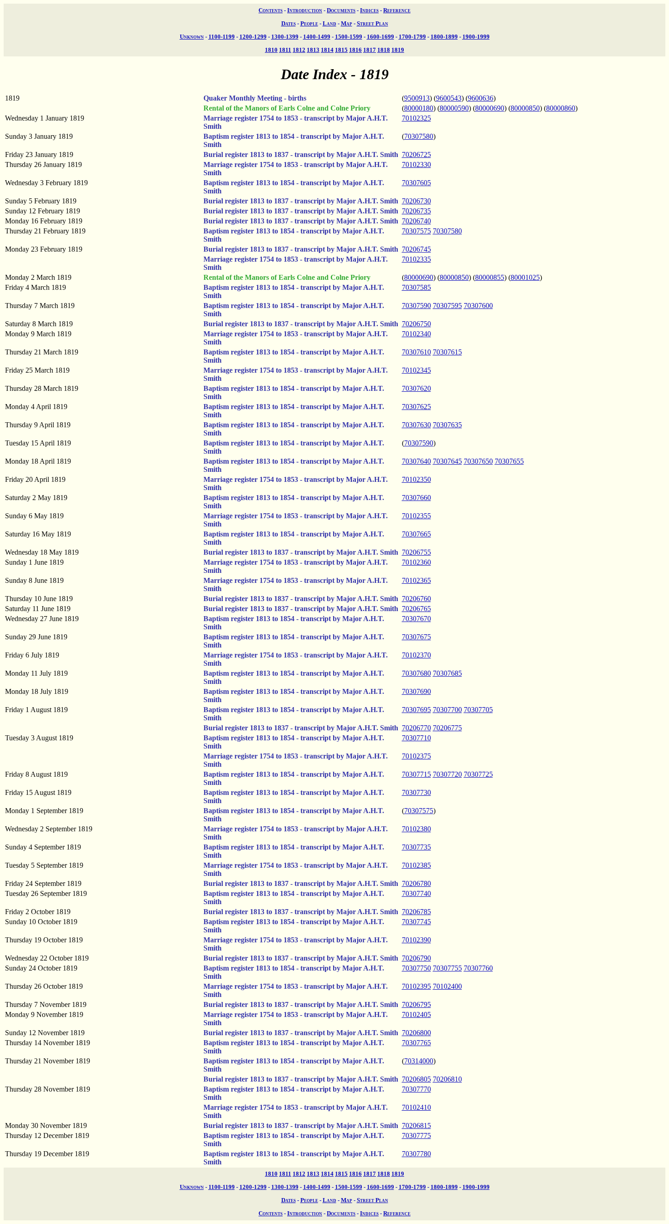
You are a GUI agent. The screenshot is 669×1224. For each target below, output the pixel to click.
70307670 (416, 618)
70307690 (416, 691)
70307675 (416, 637)
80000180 (418, 108)
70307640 (416, 461)
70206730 (416, 201)
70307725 (478, 774)
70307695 (416, 709)
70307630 (416, 425)
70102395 (416, 986)
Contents (270, 10)
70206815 (416, 1125)
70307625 (416, 406)
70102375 (416, 756)
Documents (341, 10)
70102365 (416, 580)
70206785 (416, 911)
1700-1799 (412, 36)
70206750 (416, 324)
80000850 (525, 108)
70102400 (447, 986)
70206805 (416, 1079)
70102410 (416, 1107)
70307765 (416, 1043)
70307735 (416, 847)
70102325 (416, 118)
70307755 (447, 968)
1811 (285, 49)
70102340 (416, 334)
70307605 (416, 183)
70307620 (416, 388)
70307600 (478, 305)
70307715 (416, 774)
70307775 (416, 1135)
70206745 (416, 249)
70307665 (416, 534)
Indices (369, 10)
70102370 (416, 655)
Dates (288, 23)
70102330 (416, 164)
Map (346, 23)
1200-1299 (253, 36)
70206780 (416, 883)
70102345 (416, 370)
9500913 (417, 98)
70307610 (416, 352)
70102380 (416, 829)
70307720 (447, 774)
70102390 (416, 940)
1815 (341, 49)
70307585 (416, 287)
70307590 (416, 305)
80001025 (525, 277)
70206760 (416, 598)
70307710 (416, 738)
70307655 (509, 461)
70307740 (416, 893)
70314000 (418, 1061)
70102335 (416, 259)
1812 (299, 49)
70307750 (416, 968)
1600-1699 (380, 36)
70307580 (418, 136)
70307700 (447, 709)
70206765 (416, 608)
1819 (397, 49)
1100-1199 (221, 36)
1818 (383, 49)
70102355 (416, 516)
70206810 (447, 1079)
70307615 (447, 352)
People (309, 23)
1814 (327, 49)
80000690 (489, 108)
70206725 (416, 154)
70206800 (416, 1033)
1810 (271, 49)
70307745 (416, 922)
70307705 (478, 709)
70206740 (416, 221)
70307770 (416, 1089)
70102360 (416, 562)
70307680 (416, 673)
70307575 (416, 231)
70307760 (478, 968)
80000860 (560, 108)
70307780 (416, 1154)
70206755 (416, 552)
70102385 (416, 865)
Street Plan (372, 23)
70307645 (447, 461)
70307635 (447, 425)
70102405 (416, 1014)
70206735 (416, 211)
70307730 (416, 792)
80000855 (489, 277)
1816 (355, 49)
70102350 (416, 479)
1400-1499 (316, 36)
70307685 (447, 673)
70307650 (478, 461)
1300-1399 (285, 36)
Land (329, 23)
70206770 (416, 728)
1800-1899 (444, 36)
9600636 (480, 98)
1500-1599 (348, 36)
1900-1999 (476, 36)
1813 (313, 49)
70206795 (416, 1004)
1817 (369, 49)
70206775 (447, 728)
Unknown (192, 36)
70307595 (447, 305)
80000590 (454, 108)
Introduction (304, 10)
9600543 (448, 98)
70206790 (416, 958)
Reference (397, 10)
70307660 (416, 497)
